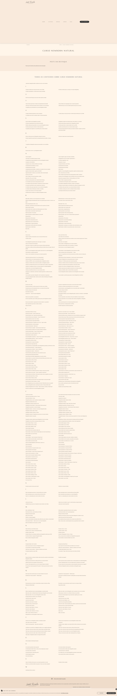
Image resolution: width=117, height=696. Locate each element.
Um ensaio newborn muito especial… (64, 647)
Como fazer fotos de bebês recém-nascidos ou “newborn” (68, 245)
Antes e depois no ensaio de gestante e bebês (33, 176)
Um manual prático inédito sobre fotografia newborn (67, 648)
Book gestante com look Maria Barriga (65, 219)
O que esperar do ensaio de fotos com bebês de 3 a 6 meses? (68, 545)
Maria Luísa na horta (29, 515)
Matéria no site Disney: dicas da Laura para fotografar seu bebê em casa (70, 515)
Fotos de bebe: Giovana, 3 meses (64, 431)
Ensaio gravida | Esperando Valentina (32, 354)
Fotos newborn (28, 462)
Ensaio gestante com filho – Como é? (64, 343)
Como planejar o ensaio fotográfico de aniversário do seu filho (68, 250)
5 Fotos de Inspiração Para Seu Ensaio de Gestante (34, 123)
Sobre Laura (60, 610)
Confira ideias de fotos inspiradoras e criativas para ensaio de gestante (70, 257)
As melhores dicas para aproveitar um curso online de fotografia (36, 187)
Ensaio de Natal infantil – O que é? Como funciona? (34, 331)
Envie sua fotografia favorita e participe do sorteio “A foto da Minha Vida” (38, 384)
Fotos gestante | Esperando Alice (31, 458)
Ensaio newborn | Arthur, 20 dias (31, 359)
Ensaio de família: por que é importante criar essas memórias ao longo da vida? (72, 315)
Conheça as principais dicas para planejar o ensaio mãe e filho (69, 264)
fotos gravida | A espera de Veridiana (64, 460)
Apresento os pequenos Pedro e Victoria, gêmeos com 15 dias (69, 178)
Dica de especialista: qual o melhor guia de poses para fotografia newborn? (38, 298)
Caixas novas (28, 234)
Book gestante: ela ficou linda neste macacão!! (33, 225)
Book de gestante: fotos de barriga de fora (65, 212)
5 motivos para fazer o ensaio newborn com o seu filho (67, 125)
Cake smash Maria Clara (62, 234)
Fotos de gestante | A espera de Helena (65, 446)
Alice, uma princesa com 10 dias (64, 172)
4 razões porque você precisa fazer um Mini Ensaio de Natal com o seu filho (71, 113)
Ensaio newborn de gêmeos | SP (63, 372)
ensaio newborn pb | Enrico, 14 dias (32, 375)
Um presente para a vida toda (63, 650)
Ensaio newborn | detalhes (62, 361)
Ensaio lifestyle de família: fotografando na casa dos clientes (36, 356)
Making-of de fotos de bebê (63, 513)
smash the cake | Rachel (30, 600)
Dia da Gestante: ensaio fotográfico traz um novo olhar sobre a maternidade (71, 288)
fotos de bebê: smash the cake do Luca (65, 433)
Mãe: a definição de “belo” (30, 510)
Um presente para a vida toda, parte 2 (32, 652)
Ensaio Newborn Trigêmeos (63, 375)
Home (60, 44)
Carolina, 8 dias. (28, 238)
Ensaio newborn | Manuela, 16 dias (64, 365)
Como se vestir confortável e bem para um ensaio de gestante (36, 254)
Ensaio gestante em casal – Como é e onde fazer (66, 347)
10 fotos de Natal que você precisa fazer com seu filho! (35, 89)
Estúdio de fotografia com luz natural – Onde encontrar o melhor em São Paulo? (39, 386)
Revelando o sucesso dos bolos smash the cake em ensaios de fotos (69, 583)
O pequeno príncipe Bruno (62, 543)
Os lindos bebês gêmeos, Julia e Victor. (65, 549)
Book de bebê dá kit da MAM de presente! (65, 205)
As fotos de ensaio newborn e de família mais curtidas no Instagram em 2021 (71, 185)
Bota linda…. (28, 228)
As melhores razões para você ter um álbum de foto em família (69, 188)
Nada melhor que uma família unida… (32, 528)
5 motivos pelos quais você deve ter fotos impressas (34, 126)
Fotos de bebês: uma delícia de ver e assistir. (66, 440)
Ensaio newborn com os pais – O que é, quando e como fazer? (36, 372)
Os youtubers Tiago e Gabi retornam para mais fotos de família (69, 551)
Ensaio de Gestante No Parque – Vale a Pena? (66, 322)
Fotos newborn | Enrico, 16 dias (63, 467)
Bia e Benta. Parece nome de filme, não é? (65, 200)
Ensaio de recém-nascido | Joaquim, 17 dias (33, 333)
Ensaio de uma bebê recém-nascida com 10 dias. (66, 333)
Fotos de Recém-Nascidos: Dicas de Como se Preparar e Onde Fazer (70, 453)
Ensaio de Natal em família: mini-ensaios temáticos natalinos (36, 329)
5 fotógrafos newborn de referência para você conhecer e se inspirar (70, 121)
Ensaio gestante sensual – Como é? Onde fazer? (66, 350)
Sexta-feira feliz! (61, 596)
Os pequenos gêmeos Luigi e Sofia (31, 551)
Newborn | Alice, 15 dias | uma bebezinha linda (34, 530)
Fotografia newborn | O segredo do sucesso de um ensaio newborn (37, 414)
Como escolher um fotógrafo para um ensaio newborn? (67, 243)
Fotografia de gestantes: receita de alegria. (33, 407)
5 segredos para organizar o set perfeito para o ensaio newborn (36, 128)
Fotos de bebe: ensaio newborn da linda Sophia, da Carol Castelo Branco (38, 431)
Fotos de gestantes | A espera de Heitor (65, 449)
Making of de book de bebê (30, 513)
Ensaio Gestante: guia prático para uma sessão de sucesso (36, 352)
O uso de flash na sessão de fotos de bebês (33, 547)
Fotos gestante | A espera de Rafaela (64, 456)
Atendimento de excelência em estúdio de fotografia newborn (36, 192)
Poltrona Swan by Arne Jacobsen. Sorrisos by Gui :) (34, 562)
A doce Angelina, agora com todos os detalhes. (66, 156)
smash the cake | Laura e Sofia (63, 598)
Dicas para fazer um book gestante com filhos (66, 303)
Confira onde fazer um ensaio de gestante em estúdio (35, 259)
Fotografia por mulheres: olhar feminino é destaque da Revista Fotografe (70, 419)
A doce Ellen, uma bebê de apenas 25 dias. (33, 158)
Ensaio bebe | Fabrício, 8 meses (31, 311)
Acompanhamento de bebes (63, 167)
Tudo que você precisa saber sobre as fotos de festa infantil (36, 632)
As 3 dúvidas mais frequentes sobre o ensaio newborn (67, 181)
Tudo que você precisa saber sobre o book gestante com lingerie (69, 632)
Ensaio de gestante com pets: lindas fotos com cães (67, 320)
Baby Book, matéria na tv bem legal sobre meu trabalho (35, 198)
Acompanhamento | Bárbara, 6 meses (32, 165)
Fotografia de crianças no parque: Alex (32, 403)
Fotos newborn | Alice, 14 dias (31, 463)
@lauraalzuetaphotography (60, 678)
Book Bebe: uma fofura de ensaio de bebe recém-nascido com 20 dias (37, 205)
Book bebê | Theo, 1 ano (62, 203)
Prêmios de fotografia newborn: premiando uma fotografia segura (69, 565)
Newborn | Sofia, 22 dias (30, 532)
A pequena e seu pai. (62, 162)
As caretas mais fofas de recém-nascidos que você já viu (35, 185)
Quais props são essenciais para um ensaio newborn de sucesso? (37, 573)
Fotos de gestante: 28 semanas (31, 449)
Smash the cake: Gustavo (30, 605)
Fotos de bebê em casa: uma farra (64, 426)
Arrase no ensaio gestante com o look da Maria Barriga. (35, 179)
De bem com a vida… (29, 284)
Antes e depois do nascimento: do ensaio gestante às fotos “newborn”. (70, 174)
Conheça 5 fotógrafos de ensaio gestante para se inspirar (68, 259)
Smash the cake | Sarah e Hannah (31, 601)
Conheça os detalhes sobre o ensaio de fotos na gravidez (68, 269)
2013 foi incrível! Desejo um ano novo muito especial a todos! (36, 97)
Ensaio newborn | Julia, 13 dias (31, 365)
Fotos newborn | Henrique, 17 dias (64, 469)
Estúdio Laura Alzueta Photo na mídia (64, 386)
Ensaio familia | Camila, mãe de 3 (31, 334)
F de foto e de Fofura (29, 394)
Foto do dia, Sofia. (61, 396)
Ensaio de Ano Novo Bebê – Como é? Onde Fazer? (66, 313)
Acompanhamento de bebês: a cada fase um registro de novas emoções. (38, 169)
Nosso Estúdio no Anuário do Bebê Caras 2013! (66, 537)
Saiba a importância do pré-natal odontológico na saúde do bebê (37, 591)
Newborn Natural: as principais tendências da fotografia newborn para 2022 (39, 534)
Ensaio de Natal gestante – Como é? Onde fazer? (66, 329)
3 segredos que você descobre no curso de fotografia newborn (36, 107)
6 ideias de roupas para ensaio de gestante (65, 136)
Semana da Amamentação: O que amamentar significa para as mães (70, 594)
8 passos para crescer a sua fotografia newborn (34, 150)
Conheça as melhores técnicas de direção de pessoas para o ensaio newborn (71, 262)
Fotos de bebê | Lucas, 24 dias (63, 424)
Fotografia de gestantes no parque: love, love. (66, 405)
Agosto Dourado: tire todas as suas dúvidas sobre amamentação (37, 172)
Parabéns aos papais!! (62, 557)
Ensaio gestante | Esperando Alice (31, 343)
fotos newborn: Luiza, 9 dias (63, 478)
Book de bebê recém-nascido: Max (64, 207)
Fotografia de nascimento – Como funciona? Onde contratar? (68, 407)
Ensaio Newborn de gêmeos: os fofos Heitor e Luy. (66, 374)
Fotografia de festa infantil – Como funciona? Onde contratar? (36, 405)
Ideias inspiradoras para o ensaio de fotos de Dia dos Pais (35, 494)
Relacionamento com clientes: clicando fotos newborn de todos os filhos (38, 583)
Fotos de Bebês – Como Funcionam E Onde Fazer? (34, 437)
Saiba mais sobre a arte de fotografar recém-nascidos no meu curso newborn (71, 591)
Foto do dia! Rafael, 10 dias (30, 398)
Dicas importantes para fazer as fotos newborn (34, 303)
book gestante (60, 216)
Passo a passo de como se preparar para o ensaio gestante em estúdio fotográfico (72, 560)
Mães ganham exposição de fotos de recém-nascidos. (67, 510)
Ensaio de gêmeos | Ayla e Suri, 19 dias (32, 318)
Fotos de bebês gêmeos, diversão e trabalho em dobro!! (67, 437)
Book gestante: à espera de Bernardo (64, 223)
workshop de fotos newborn (30, 670)
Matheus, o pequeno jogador (30, 517)
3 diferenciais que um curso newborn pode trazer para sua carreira (69, 105)
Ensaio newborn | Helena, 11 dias (64, 363)
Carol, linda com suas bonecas (63, 236)
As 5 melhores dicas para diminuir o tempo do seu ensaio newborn (37, 183)
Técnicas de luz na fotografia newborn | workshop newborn (36, 620)
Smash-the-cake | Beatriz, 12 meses (32, 607)
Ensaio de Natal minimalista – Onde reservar (66, 331)
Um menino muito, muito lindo (31, 650)
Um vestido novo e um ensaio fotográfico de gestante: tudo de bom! (69, 652)
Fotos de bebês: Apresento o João (31, 440)
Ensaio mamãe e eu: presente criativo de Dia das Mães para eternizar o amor (39, 358)
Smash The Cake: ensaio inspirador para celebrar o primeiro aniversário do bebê (72, 603)
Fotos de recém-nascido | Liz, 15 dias (32, 453)
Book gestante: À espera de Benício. (32, 223)
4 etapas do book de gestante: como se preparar (34, 113)
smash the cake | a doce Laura (31, 598)
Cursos (65, 21)
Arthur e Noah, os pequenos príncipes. (64, 179)
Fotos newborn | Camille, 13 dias (31, 465)
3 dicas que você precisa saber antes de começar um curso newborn (37, 105)
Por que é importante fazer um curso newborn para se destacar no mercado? (71, 562)
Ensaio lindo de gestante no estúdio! (64, 356)
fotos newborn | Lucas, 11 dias (63, 471)
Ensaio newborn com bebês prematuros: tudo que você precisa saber (37, 370)
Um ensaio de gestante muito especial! (32, 647)
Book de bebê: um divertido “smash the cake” (33, 210)
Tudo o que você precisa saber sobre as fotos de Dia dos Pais (68, 627)
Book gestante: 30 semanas (63, 221)
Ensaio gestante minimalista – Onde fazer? (65, 349)
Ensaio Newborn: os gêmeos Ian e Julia (65, 377)
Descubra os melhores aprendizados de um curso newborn (68, 286)
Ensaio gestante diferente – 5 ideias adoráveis (33, 347)
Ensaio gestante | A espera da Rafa (64, 340)
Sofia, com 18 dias (61, 612)
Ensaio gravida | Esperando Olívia (64, 352)
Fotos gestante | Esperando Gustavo (64, 458)
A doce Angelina (28, 156)
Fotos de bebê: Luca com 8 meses (31, 433)
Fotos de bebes (28, 435)
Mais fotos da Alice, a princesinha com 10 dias (33, 511)
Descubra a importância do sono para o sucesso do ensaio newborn (70, 284)
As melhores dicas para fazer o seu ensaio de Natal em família (69, 187)
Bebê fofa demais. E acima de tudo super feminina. (67, 198)
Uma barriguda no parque (30, 654)
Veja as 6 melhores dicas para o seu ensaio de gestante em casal (37, 662)
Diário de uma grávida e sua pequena (32, 296)
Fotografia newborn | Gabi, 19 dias (31, 410)
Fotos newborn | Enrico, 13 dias (31, 467)
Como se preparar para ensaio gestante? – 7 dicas (67, 252)
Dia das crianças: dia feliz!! (63, 289)
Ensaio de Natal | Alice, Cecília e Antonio (65, 324)
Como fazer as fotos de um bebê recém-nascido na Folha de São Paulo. (38, 245)
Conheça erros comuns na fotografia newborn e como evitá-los (69, 266)
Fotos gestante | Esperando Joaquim (32, 460)
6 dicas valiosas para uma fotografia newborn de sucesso (35, 136)
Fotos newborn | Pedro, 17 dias (63, 472)
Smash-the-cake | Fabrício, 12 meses (64, 607)
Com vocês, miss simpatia (62, 241)
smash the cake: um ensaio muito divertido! (65, 605)
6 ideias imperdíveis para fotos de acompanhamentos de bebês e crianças (38, 138)
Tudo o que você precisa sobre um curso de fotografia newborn (69, 631)
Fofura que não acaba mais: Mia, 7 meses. (33, 396)
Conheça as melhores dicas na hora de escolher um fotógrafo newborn (37, 262)
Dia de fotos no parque (62, 291)
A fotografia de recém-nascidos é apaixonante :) (66, 158)
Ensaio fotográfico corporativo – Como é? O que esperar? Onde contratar (38, 336)
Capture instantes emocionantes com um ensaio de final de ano (36, 236)
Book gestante (28, 216)
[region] (58, 692)
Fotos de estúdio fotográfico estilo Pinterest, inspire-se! (35, 442)
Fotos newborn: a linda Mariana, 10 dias (32, 476)
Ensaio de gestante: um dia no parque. (32, 324)
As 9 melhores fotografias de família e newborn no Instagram (68, 183)
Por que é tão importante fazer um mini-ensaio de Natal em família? (37, 564)
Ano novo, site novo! (29, 174)
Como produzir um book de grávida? (32, 252)
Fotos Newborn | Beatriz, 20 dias (64, 463)
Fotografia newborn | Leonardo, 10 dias (65, 412)
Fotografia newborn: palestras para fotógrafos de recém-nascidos (37, 419)
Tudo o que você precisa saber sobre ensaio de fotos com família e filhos (38, 629)
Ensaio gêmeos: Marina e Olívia (31, 340)
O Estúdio (50, 21)
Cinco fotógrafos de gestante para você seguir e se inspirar (36, 241)
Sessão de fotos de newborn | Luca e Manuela (33, 596)
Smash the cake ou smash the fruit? (32, 603)
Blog (71, 21)
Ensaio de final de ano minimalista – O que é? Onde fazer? (35, 317)
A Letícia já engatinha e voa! (63, 160)
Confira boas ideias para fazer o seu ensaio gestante (35, 257)
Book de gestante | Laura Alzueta (64, 210)
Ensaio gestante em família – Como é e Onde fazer (34, 349)
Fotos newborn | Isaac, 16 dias (31, 471)
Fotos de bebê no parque (30, 428)
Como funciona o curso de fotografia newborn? (66, 247)
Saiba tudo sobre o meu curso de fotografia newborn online (36, 594)
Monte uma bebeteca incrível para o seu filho (33, 522)
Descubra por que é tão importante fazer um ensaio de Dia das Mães (37, 288)
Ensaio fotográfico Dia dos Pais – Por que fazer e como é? (68, 336)
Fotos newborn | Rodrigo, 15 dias (31, 474)
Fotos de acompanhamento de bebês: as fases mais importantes (69, 421)
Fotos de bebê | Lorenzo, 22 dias (31, 424)
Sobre (43, 21)
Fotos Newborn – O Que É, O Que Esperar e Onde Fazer (67, 462)
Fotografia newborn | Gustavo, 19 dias (32, 412)
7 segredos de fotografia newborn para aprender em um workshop (37, 144)
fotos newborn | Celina (62, 465)
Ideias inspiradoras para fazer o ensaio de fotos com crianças (36, 492)
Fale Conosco (84, 21)
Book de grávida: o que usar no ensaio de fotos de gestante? (68, 214)
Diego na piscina (28, 305)
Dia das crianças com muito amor (31, 289)
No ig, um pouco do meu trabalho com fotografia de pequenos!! (69, 535)
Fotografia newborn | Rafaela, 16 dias (64, 414)
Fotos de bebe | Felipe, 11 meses (31, 422)
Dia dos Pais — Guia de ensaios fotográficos (33, 293)
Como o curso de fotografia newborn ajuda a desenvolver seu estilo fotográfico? (39, 250)
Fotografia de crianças (62, 401)
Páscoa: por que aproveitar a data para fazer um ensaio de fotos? (37, 560)
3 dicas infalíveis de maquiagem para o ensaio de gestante (68, 103)
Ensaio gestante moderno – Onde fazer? (32, 350)
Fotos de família (61, 442)
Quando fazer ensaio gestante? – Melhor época (66, 573)
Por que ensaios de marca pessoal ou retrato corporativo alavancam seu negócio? (72, 564)
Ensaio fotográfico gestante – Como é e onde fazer (34, 338)
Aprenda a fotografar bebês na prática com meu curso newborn (37, 83)
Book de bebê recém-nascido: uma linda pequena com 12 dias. (36, 209)
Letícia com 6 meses (29, 502)
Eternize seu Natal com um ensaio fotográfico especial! (35, 388)
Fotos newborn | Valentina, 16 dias (64, 474)
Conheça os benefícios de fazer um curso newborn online (35, 269)
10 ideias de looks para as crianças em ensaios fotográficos (68, 89)
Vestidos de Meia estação (62, 662)
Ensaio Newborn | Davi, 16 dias (31, 361)
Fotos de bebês (61, 435)
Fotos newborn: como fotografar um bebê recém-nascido (68, 476)
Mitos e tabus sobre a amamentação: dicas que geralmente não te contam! (71, 520)
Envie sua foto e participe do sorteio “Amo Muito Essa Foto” (68, 383)
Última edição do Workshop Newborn (32, 640)
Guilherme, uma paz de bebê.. (63, 486)
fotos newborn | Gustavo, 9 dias (31, 469)
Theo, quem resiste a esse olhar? (31, 622)
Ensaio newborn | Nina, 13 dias (31, 368)
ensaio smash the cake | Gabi (63, 379)
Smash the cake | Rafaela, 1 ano (63, 600)
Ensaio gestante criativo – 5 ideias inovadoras (66, 345)
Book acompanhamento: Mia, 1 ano (32, 203)
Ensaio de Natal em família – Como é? (64, 327)
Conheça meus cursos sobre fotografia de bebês (34, 268)
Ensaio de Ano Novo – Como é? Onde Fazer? (33, 313)
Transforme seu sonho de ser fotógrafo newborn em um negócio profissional (38, 627)
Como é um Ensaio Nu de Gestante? (32, 243)
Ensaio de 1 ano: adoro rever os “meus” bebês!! (66, 311)
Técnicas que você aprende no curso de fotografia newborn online (69, 620)
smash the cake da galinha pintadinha (65, 601)
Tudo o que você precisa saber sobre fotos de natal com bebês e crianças (38, 631)
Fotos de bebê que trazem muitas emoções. (65, 428)
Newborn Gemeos (61, 532)
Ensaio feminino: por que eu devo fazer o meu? (66, 334)
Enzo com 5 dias (61, 384)
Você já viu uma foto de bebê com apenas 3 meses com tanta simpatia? (38, 663)
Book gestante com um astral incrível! (32, 221)
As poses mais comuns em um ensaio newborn (33, 190)
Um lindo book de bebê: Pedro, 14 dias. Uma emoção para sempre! (37, 648)
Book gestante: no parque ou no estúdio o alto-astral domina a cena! (70, 225)
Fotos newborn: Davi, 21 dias (31, 478)
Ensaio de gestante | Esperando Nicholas (32, 320)
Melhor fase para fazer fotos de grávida (65, 517)
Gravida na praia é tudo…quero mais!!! (32, 486)
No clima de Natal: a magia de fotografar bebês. (34, 535)
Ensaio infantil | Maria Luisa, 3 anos (64, 354)
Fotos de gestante (29, 444)
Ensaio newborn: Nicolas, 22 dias (31, 377)
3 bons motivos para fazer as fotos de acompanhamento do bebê (37, 103)
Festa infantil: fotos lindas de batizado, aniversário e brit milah (69, 394)
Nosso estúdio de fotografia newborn (32, 537)
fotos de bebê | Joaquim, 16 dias (63, 422)
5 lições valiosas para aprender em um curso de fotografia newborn (37, 125)
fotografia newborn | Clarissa (63, 408)
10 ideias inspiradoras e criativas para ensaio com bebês (35, 91)
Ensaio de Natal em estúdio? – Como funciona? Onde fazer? (36, 327)
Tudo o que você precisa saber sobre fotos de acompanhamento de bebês (71, 629)
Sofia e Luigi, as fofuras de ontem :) (31, 612)
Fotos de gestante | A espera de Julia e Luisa (33, 447)
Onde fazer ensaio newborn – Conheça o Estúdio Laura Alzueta (36, 549)
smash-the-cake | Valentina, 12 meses (32, 610)
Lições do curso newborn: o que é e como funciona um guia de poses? (70, 502)
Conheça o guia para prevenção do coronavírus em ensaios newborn (70, 268)
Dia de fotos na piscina (29, 291)
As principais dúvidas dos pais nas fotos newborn (66, 190)
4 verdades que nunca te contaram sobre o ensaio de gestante (36, 115)
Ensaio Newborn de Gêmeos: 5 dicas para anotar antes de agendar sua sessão (39, 374)
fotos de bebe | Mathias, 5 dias (31, 426)
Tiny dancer (60, 622)
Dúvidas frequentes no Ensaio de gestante (65, 305)
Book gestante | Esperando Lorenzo (32, 219)
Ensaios (58, 21)
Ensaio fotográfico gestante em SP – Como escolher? (67, 338)
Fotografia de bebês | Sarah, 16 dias (64, 399)
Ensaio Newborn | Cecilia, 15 (63, 359)
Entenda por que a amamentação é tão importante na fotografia (69, 381)
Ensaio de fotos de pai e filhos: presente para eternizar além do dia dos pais (71, 317)
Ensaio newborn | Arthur (62, 358)
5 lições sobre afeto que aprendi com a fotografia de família (68, 123)
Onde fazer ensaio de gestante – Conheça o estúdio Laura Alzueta (69, 547)
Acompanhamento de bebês (63, 165)
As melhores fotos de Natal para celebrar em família (34, 188)
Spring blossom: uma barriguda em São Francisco (34, 614)
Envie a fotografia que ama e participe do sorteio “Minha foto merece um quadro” (39, 383)
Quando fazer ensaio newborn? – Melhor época (33, 575)
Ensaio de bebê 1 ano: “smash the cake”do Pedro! (34, 315)
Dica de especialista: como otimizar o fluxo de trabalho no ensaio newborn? (71, 296)
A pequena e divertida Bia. (30, 162)
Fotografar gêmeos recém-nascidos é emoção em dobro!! (35, 399)
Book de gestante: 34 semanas (31, 212)
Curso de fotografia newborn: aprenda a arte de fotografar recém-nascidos (71, 271)
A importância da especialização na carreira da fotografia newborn (37, 160)
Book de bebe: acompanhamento (64, 209)
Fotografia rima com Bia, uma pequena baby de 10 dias (35, 421)
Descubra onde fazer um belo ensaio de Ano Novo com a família (36, 286)
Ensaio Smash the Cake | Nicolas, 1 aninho (33, 381)
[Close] (116, 689)
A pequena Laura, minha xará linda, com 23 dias (34, 163)
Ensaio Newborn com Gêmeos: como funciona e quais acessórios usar (70, 370)
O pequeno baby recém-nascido (31, 543)
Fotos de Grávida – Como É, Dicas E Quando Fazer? (34, 451)
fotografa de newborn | (62, 398)
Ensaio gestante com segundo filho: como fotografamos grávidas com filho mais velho (40, 345)
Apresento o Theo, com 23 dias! (31, 178)
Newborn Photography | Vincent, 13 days (65, 534)
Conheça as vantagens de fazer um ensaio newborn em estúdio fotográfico (38, 266)
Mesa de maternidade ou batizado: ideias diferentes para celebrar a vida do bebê (40, 519)
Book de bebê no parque (30, 207)
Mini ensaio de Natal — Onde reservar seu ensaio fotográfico (36, 520)
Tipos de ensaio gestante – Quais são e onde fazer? (34, 624)
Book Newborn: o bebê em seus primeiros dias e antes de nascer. (69, 226)
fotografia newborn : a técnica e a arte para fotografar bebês (36, 408)
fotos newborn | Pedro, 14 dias (31, 472)
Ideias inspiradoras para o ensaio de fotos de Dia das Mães (68, 492)
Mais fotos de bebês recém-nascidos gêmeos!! (66, 511)
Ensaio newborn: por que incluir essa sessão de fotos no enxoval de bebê (38, 379)
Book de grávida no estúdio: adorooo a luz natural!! (34, 214)
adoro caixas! (60, 169)
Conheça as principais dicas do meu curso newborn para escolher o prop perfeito (39, 264)
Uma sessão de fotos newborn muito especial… (66, 654)
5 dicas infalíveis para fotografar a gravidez (33, 121)
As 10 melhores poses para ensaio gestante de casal (35, 181)
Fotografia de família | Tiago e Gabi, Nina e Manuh (67, 403)
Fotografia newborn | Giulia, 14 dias (64, 410)
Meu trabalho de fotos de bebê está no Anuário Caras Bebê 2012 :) (69, 519)
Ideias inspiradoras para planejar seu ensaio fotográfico (68, 494)
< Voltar (28, 44)
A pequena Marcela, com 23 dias (64, 163)
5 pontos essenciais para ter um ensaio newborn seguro (68, 126)
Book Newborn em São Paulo (30, 226)
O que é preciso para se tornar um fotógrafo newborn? (35, 545)
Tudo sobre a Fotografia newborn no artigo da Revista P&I (35, 634)
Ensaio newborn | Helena (30, 363)
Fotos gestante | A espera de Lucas (32, 456)
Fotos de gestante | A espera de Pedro (65, 447)
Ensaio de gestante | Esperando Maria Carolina (66, 318)
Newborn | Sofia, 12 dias (62, 530)
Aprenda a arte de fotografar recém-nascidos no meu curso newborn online (71, 176)
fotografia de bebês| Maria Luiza (31, 401)
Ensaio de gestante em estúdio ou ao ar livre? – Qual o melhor (36, 322)
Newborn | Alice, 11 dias (62, 528)
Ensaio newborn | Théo (62, 368)
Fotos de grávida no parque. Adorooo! (64, 451)
